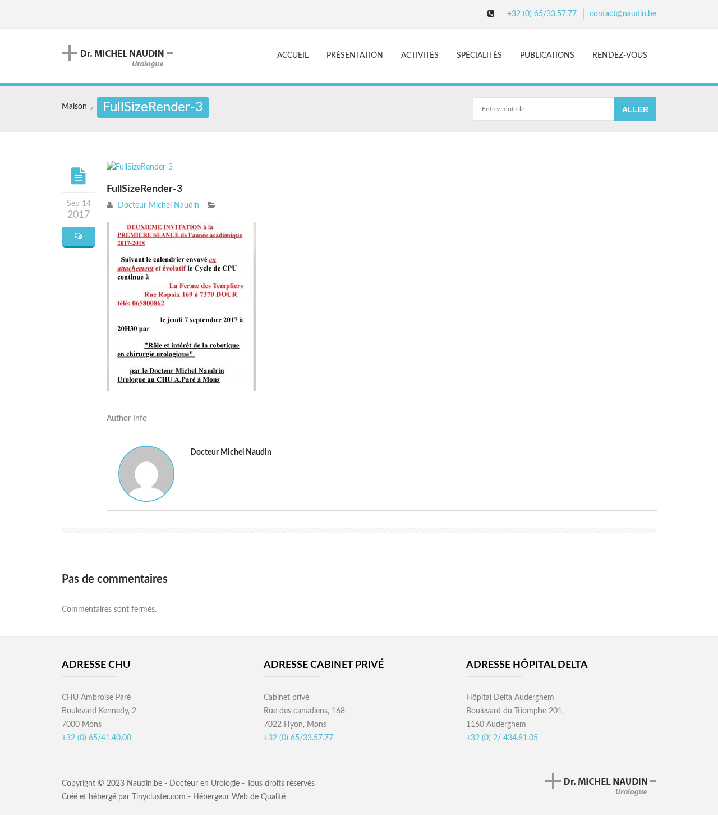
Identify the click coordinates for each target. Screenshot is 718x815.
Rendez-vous (619, 55)
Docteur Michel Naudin (158, 205)
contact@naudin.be (623, 14)
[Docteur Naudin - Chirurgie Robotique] (127, 56)
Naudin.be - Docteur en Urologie (183, 783)
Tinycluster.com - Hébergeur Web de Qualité (209, 797)
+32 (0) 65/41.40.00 (96, 738)
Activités (420, 55)
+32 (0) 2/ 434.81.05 (502, 738)
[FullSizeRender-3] (78, 176)
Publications (547, 55)
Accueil (293, 55)
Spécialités (479, 55)
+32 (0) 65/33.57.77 (542, 14)
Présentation (354, 55)
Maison (74, 107)
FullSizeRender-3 (144, 189)
